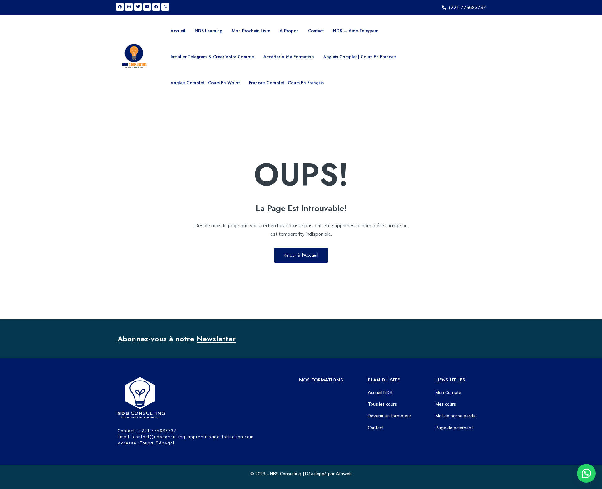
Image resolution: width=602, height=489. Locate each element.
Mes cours (446, 404)
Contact (316, 31)
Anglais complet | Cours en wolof (205, 83)
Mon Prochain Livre (251, 31)
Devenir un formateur (389, 415)
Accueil (178, 31)
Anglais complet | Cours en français (359, 57)
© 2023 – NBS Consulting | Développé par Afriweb (301, 473)
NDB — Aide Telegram (355, 31)
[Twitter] (138, 7)
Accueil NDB (380, 392)
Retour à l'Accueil (301, 255)
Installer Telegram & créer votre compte (212, 57)
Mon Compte (448, 392)
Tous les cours (382, 404)
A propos (289, 31)
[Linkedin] (147, 7)
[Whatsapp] (165, 7)
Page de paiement (454, 427)
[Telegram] (156, 7)
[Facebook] (120, 7)
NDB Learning (208, 31)
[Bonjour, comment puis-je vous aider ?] (586, 473)
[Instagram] (129, 7)
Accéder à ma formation (288, 57)
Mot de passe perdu (455, 415)
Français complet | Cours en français (286, 83)
